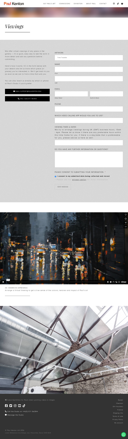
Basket (120, 400)
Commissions (64, 4)
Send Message (62, 187)
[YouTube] (19, 405)
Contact (103, 4)
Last (56, 83)
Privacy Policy (118, 419)
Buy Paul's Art (50, 4)
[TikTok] (24, 405)
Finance (120, 410)
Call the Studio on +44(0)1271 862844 (22, 411)
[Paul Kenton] (14, 3)
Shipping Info (118, 413)
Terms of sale (118, 416)
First (56, 73)
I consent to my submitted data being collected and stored (83, 176)
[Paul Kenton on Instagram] (114, 3)
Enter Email (58, 98)
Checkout (119, 403)
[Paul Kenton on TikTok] (118, 3)
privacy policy (79, 180)
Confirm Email (94, 98)
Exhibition (78, 4)
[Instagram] (15, 405)
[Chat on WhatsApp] (123, 434)
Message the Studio (15, 415)
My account (118, 423)
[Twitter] (6, 405)
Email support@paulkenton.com (28, 91)
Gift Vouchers (118, 406)
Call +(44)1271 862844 (28, 99)
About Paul (91, 4)
